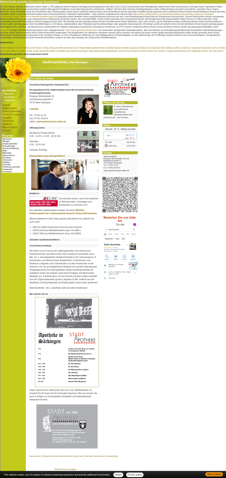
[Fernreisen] (13, 172)
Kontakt (6, 130)
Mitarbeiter (9, 94)
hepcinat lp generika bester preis (81, 30)
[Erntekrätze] (13, 169)
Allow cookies (214, 474)
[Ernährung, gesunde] (13, 167)
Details (118, 474)
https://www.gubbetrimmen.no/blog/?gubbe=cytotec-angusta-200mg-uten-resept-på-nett (122, 48)
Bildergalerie (10, 100)
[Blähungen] (13, 153)
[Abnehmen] (13, 139)
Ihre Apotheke (9, 90)
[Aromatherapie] (13, 146)
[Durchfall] (13, 164)
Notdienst (7, 124)
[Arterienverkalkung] (13, 148)
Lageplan (34, 109)
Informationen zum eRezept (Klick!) (47, 156)
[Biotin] (13, 151)
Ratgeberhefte (9, 108)
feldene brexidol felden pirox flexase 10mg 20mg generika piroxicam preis (43, 48)
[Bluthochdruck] (13, 155)
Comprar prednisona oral (178, 51)
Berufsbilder (9, 97)
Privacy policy (135, 474)
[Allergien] (13, 141)
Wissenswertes (10, 127)
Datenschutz (34, 456)
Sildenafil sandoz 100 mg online (207, 51)
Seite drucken (99, 456)
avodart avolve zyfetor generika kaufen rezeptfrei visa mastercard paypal (53, 51)
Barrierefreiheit (65, 456)
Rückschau (8, 121)
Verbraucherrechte (50, 456)
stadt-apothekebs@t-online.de (51, 121)
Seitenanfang (112, 456)
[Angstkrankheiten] (13, 144)
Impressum (78, 456)
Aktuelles (7, 117)
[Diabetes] (13, 162)
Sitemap (88, 456)
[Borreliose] (13, 158)
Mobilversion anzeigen (65, 469)
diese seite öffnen (8, 51)
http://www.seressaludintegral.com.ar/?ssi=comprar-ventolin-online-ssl (123, 51)
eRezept (6, 105)
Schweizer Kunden (11, 114)
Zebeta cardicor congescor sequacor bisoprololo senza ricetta (195, 48)
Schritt (161, 51)
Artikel (3, 48)
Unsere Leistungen (11, 111)
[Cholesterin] (13, 160)
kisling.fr (4, 30)
